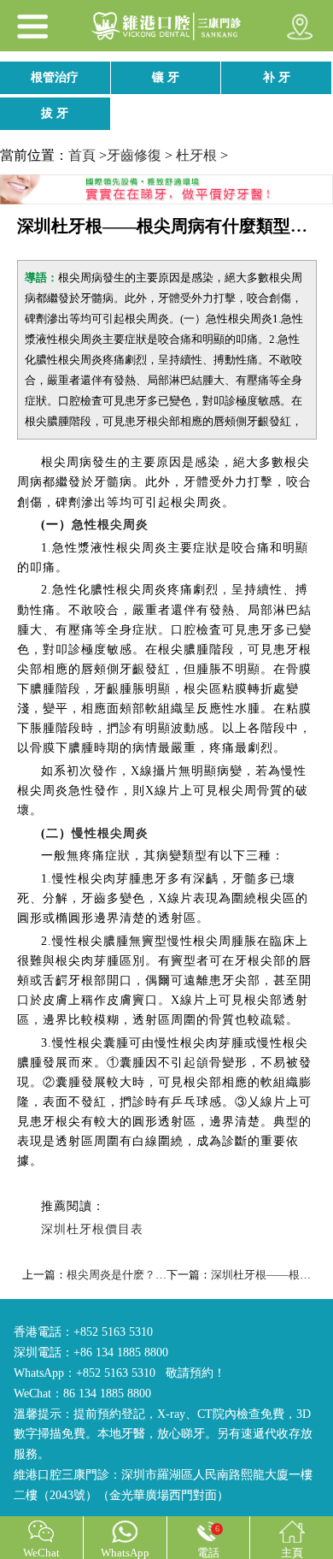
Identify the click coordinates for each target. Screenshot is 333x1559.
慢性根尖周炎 (110, 833)
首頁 (82, 155)
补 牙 (276, 77)
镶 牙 (165, 77)
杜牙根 (196, 155)
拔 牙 (54, 113)
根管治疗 (55, 77)
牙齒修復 (134, 155)
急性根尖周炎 (110, 524)
